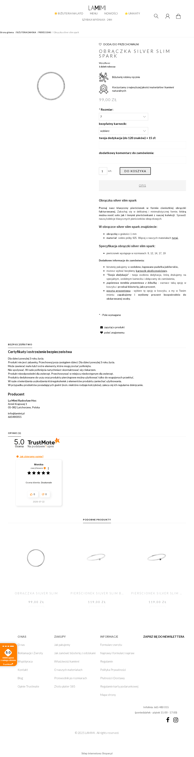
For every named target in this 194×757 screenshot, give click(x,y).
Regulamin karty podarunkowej (119, 686)
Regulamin (106, 661)
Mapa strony (108, 694)
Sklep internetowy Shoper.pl (97, 753)
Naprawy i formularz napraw (117, 653)
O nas (21, 644)
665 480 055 (161, 707)
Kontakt (23, 669)
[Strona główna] (97, 7)
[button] (112, 327)
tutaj (175, 237)
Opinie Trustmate (28, 686)
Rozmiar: (106, 109)
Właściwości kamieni (66, 661)
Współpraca (25, 661)
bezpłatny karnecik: (113, 123)
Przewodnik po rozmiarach (70, 678)
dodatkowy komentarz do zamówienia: (126, 153)
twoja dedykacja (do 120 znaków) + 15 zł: (127, 138)
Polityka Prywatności (113, 669)
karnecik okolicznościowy (151, 270)
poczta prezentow (117, 290)
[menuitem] (69, 13)
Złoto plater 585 (64, 686)
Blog (20, 678)
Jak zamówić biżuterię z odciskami (74, 653)
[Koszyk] (179, 18)
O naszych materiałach (68, 669)
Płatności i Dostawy (112, 678)
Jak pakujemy (62, 644)
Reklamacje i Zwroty (30, 653)
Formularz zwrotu (111, 644)
